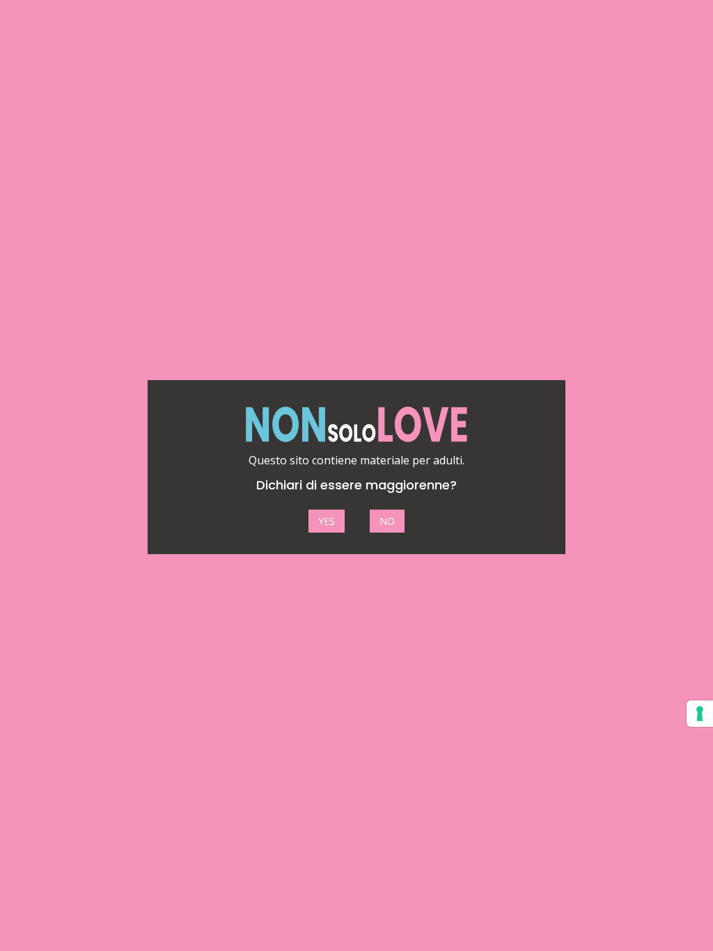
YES (326, 521)
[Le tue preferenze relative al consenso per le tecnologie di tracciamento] (700, 713)
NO (387, 521)
